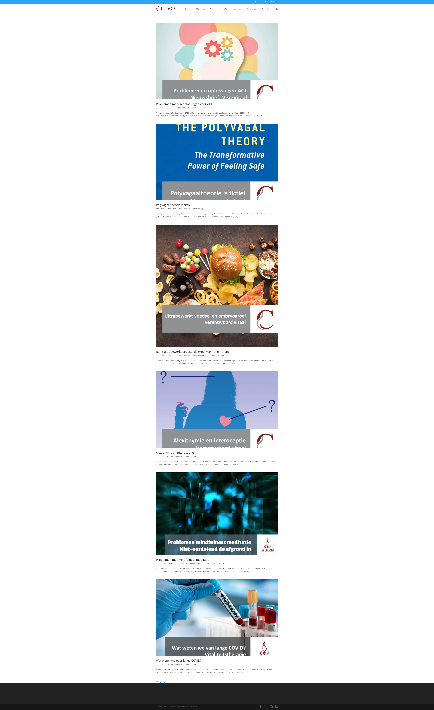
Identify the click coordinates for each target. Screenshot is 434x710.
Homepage (189, 9)
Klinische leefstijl (211, 355)
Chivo (162, 456)
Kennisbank (237, 9)
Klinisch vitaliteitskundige (193, 108)
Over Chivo (266, 9)
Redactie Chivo (165, 108)
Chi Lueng (163, 563)
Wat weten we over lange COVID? (178, 660)
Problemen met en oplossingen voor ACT (184, 104)
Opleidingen (252, 9)
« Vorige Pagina (161, 682)
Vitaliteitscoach (219, 563)
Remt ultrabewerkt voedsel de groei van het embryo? (192, 352)
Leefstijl (221, 355)
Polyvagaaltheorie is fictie (173, 205)
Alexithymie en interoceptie (175, 452)
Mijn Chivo (200, 9)
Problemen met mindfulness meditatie (182, 560)
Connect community (218, 9)
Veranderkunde (207, 563)
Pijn (205, 108)
